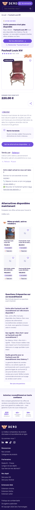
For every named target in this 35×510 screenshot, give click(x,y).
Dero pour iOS (6, 477)
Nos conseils (6, 452)
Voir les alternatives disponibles (15, 144)
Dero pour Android (8, 480)
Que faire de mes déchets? (11, 468)
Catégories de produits (9, 454)
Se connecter (27, 3)
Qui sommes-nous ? (8, 438)
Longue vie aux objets (9, 466)
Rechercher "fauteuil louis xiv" (18, 45)
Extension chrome (8, 488)
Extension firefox (7, 491)
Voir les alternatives (16, 41)
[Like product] (30, 61)
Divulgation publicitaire (9, 504)
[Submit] (30, 9)
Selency (15, 152)
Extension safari (7, 494)
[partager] (30, 103)
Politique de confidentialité (11, 501)
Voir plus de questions (17, 383)
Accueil (4, 15)
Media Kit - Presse (8, 463)
